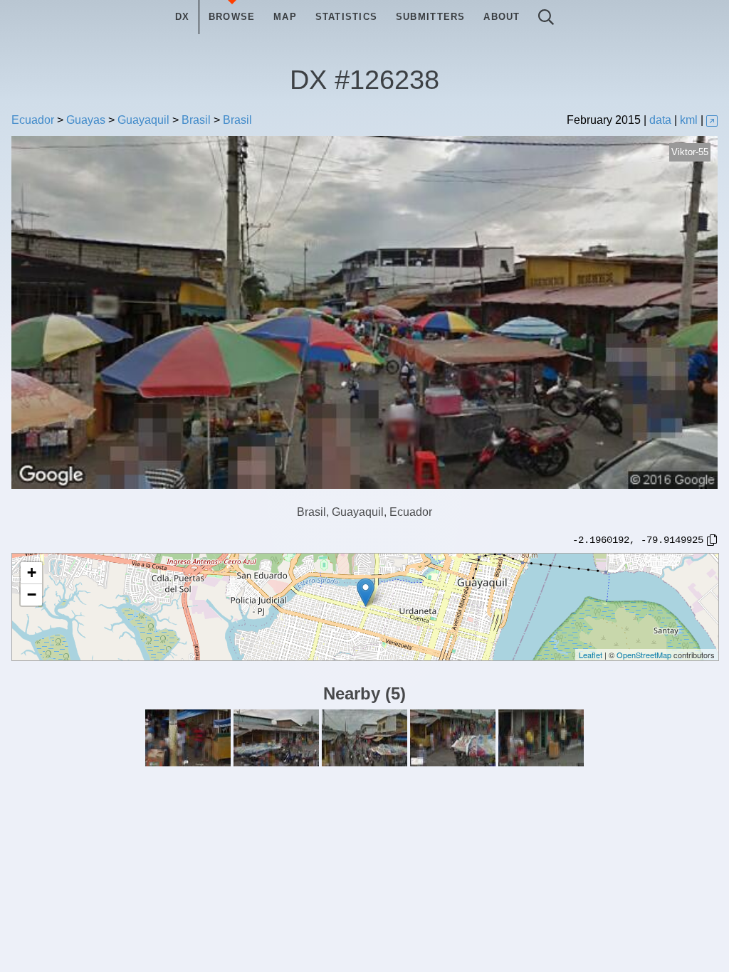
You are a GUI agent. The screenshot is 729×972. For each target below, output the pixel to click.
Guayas (85, 120)
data (660, 120)
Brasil (196, 120)
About (501, 16)
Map (285, 16)
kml (689, 120)
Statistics (346, 16)
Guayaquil (143, 120)
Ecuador (32, 120)
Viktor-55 (689, 152)
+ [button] (31, 572)
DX (182, 16)
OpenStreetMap (644, 654)
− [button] (31, 594)
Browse (232, 16)
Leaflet (590, 654)
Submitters (431, 16)
